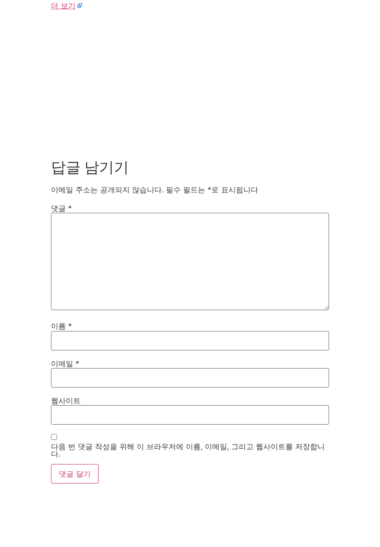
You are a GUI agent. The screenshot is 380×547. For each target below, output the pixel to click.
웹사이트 (66, 400)
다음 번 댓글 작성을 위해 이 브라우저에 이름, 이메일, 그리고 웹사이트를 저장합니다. (188, 450)
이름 (61, 326)
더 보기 (63, 5)
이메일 (65, 363)
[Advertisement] (190, 82)
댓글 (61, 208)
